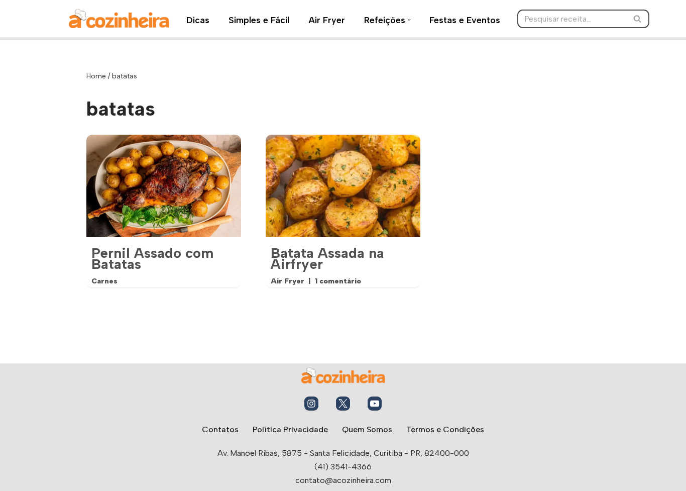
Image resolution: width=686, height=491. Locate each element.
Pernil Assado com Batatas (152, 258)
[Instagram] (311, 404)
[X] (343, 404)
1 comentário (338, 280)
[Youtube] (375, 404)
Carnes (104, 280)
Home (96, 76)
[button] (409, 20)
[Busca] (638, 19)
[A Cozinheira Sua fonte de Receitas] (119, 18)
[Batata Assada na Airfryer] (343, 186)
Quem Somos (367, 429)
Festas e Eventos (464, 20)
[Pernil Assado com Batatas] (163, 186)
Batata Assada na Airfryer (327, 258)
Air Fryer (326, 20)
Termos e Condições (445, 429)
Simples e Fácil (258, 20)
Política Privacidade (290, 429)
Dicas (197, 20)
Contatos (220, 429)
